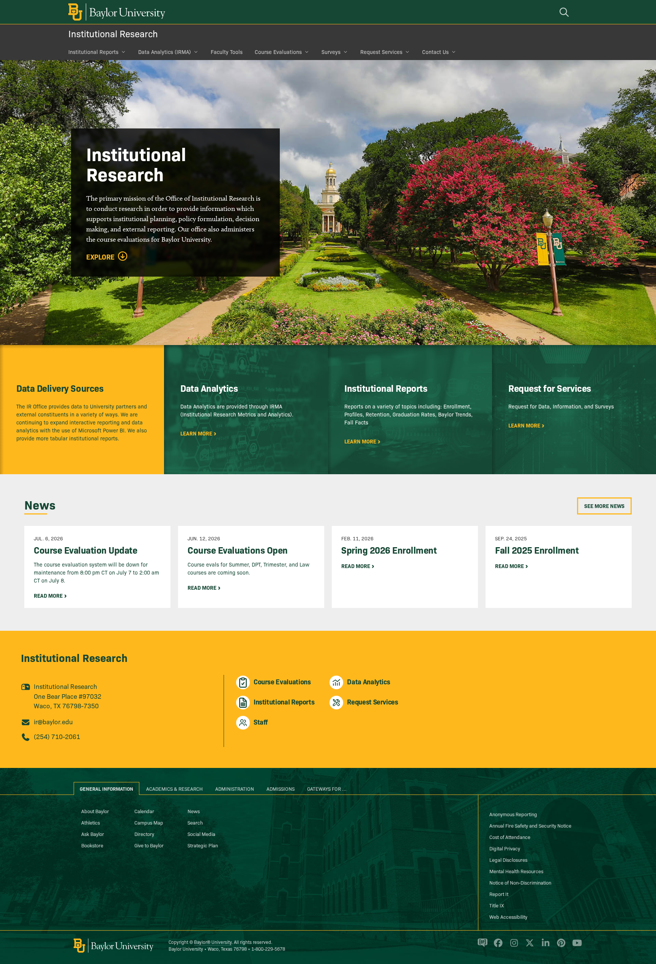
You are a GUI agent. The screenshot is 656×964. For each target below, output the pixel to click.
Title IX (496, 905)
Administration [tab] (234, 788)
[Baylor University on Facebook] (497, 946)
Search (195, 822)
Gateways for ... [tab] (327, 788)
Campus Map (148, 822)
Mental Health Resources (516, 870)
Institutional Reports (93, 51)
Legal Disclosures (508, 859)
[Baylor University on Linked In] (544, 946)
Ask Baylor (92, 833)
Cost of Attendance (509, 836)
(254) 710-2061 (57, 736)
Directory (144, 833)
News (194, 810)
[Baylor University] (115, 12)
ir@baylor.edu (53, 721)
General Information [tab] (106, 788)
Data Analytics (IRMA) (164, 51)
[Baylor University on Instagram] (512, 946)
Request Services (381, 51)
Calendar (144, 810)
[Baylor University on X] (528, 946)
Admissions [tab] (280, 788)
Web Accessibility (508, 916)
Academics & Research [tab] (174, 788)
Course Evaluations (278, 51)
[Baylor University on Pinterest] (560, 946)
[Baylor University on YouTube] (575, 946)
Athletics (90, 822)
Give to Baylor (149, 845)
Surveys (331, 51)
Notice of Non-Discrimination (520, 882)
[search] (565, 12)
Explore (100, 256)
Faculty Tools (227, 51)
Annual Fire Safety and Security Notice (530, 825)
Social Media (201, 833)
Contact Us (435, 51)
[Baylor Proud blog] (481, 946)
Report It (498, 893)
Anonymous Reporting (513, 813)
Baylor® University (213, 942)
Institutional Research (113, 33)
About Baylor (95, 810)
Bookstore (92, 845)
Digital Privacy (504, 848)
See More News (604, 506)
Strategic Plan (203, 845)
